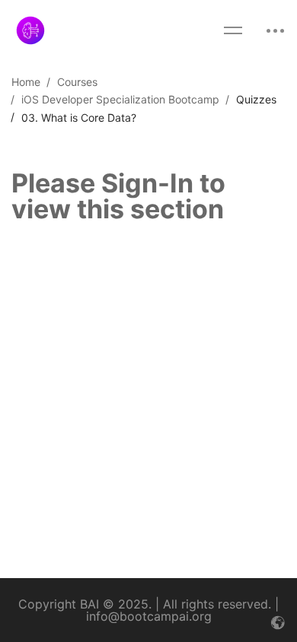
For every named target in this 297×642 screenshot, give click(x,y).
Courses (77, 81)
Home (25, 81)
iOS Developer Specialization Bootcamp (120, 99)
